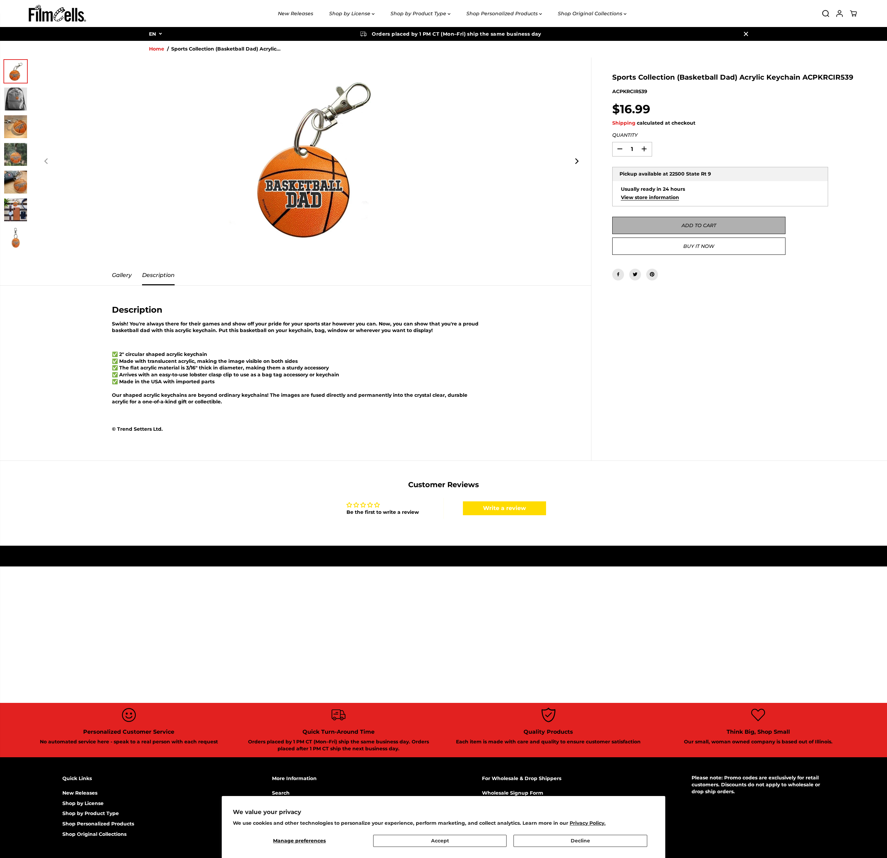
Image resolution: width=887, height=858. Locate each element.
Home (156, 49)
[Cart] (853, 13)
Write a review (504, 508)
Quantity (625, 135)
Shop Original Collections (591, 13)
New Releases (295, 13)
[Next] (576, 161)
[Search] (825, 13)
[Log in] (839, 13)
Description (158, 275)
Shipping (623, 122)
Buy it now (698, 246)
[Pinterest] (652, 274)
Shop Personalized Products (502, 13)
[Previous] (46, 161)
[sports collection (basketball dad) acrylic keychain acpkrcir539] (311, 161)
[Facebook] (618, 274)
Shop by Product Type (419, 13)
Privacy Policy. (588, 823)
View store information (650, 197)
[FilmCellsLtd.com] (56, 13)
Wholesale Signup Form (512, 793)
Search (281, 793)
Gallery (122, 275)
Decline (580, 841)
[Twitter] (635, 274)
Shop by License (350, 13)
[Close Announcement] (746, 34)
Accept (440, 841)
